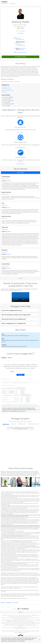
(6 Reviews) (23, 30)
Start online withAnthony (20, 56)
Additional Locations (20, 41)
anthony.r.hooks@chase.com (21, 52)
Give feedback (20, 632)
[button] (39, 639)
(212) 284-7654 (22, 48)
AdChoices (16, 632)
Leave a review (20, 172)
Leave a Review (20, 33)
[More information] (11, 97)
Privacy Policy (22, 641)
